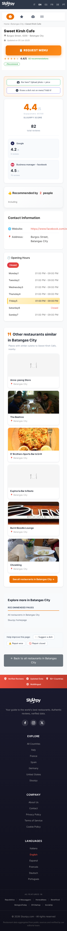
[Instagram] (33, 723)
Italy (33, 749)
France (33, 756)
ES (46, 4)
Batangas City (17, 24)
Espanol (33, 860)
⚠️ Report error (16, 643)
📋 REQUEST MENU (33, 50)
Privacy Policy (33, 814)
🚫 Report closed (37, 643)
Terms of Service (33, 820)
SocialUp (49, 905)
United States (33, 774)
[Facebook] (25, 723)
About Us (33, 802)
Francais (33, 866)
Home (6, 24)
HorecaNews (41, 900)
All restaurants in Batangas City (24, 614)
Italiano (33, 848)
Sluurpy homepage (17, 620)
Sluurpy (33, 780)
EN (40, 4)
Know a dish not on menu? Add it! (35, 90)
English (33, 854)
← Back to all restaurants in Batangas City (34, 660)
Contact (33, 808)
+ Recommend (12, 64)
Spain (34, 762)
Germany (33, 768)
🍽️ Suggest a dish (44, 637)
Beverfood (55, 900)
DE (57, 4)
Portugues (33, 879)
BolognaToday (20, 905)
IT (34, 4)
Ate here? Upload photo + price (35, 82)
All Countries (33, 743)
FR (52, 4)
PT (63, 4)
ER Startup (35, 905)
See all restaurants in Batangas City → (33, 579)
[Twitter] (42, 723)
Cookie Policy (33, 826)
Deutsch (33, 873)
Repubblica (9, 900)
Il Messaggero (25, 900)
